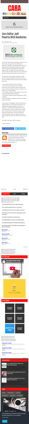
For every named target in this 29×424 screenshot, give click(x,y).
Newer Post (3, 189)
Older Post (25, 189)
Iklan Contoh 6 (4, 240)
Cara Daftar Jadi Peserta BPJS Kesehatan (9, 42)
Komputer (12, 395)
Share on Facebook (9, 128)
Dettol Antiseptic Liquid (8, 202)
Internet (18, 392)
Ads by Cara (25, 246)
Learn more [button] (5, 417)
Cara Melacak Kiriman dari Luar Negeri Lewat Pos (16, 379)
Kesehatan (5, 395)
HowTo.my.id (4, 350)
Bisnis (3, 392)
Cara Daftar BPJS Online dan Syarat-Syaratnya (15, 364)
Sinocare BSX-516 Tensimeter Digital (11, 198)
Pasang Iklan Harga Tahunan (9, 249)
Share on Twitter (21, 128)
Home (14, 189)
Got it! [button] (4, 421)
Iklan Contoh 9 (4, 231)
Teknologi (19, 395)
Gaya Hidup (10, 392)
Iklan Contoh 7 (4, 244)
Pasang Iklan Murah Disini (9, 250)
